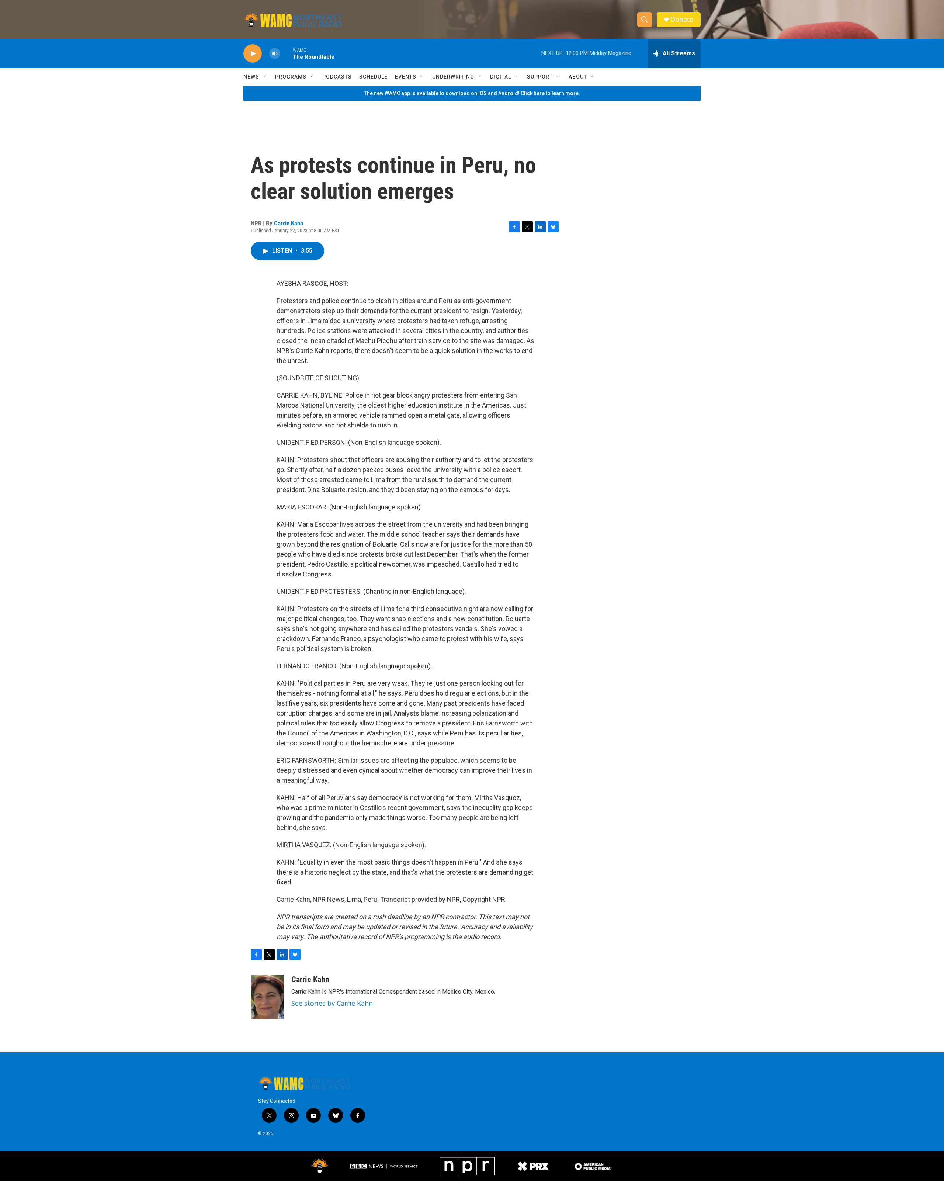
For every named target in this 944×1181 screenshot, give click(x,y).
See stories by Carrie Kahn (332, 1003)
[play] (252, 53)
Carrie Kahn (288, 223)
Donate (681, 19)
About (578, 77)
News (251, 77)
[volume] (274, 53)
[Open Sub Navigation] (265, 77)
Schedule (373, 77)
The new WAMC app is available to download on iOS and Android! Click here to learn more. (472, 93)
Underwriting (453, 77)
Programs (290, 77)
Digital (500, 77)
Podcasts (337, 77)
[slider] (286, 53)
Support (540, 77)
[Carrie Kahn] (267, 997)
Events (405, 77)
